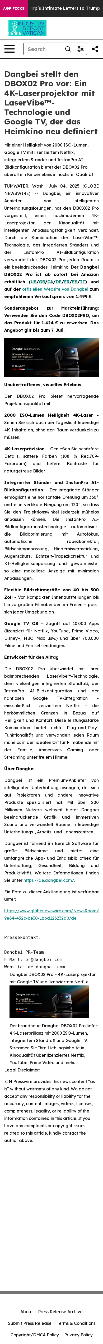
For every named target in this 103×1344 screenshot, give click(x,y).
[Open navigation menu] (9, 49)
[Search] (68, 49)
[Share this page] (95, 49)
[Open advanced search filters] (80, 49)
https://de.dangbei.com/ (49, 880)
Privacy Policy (78, 1334)
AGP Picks (14, 8)
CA (50, 281)
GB (42, 281)
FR (66, 281)
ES (74, 281)
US (33, 281)
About (26, 1311)
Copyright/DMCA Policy (35, 1334)
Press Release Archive (60, 1311)
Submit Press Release (30, 1323)
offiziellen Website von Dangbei (55, 289)
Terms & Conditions (76, 1323)
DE (59, 281)
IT (82, 281)
